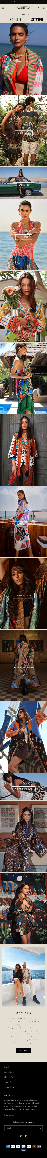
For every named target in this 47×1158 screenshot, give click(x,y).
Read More (23, 1050)
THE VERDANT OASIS (23, 789)
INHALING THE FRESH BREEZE (23, 309)
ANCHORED (23, 237)
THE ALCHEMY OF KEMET (23, 668)
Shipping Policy (9, 1077)
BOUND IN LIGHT (23, 185)
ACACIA (23, 381)
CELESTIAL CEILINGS (23, 452)
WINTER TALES (23, 910)
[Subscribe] (40, 1128)
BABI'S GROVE (23, 133)
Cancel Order (9, 1087)
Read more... (9, 1115)
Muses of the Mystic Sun (24, 61)
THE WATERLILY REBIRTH (23, 524)
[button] (2, 7)
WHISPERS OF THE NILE (23, 739)
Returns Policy (9, 1072)
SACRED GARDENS (23, 596)
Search (6, 1067)
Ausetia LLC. (25, 1154)
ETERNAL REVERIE (23, 839)
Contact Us (8, 1082)
